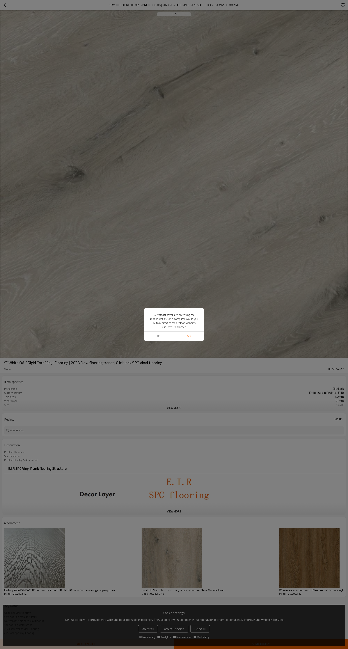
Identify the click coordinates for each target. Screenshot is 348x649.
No (159, 336)
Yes (189, 336)
